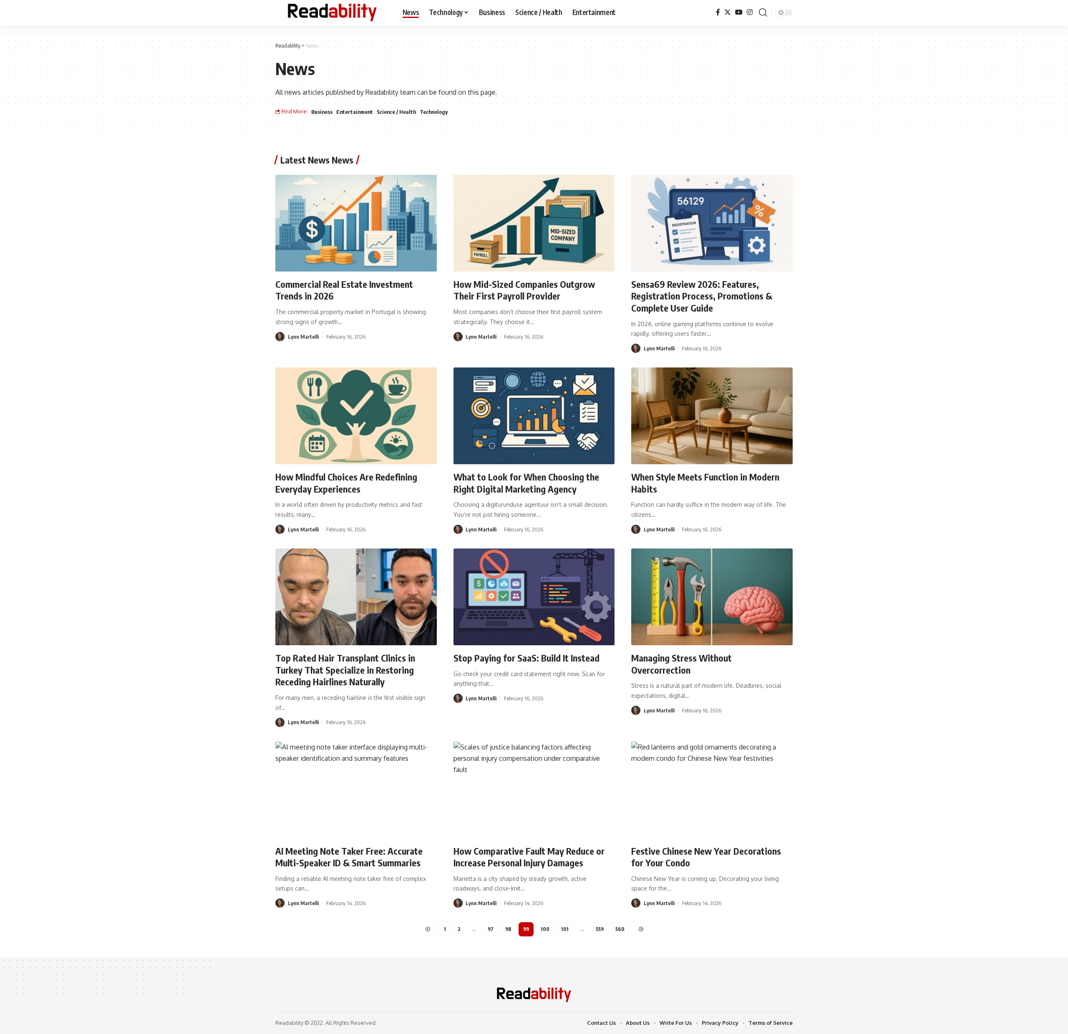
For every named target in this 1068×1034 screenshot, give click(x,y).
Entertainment (354, 111)
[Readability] (332, 12)
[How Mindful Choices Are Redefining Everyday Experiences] (356, 415)
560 (620, 929)
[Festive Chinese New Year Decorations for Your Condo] (712, 790)
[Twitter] (727, 12)
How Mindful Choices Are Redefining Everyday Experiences (346, 483)
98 (508, 929)
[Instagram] (750, 12)
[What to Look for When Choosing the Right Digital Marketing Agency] (534, 415)
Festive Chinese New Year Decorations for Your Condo (706, 857)
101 (565, 929)
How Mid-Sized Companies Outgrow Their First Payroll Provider (524, 290)
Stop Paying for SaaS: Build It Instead (526, 658)
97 (491, 929)
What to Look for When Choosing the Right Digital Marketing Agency (526, 483)
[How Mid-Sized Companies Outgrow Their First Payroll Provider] (534, 223)
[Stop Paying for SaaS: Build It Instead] (534, 596)
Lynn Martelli (303, 336)
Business (321, 111)
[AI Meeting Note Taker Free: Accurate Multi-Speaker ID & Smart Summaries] (356, 790)
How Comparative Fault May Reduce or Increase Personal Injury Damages (529, 857)
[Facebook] (718, 12)
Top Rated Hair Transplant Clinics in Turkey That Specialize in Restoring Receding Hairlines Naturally (345, 669)
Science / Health (396, 111)
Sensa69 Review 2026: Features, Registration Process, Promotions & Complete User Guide (701, 296)
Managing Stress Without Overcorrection (681, 664)
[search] (763, 12)
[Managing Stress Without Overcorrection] (712, 596)
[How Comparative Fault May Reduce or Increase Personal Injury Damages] (534, 790)
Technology (434, 111)
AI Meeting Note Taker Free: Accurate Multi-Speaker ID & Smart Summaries (349, 857)
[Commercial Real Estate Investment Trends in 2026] (356, 223)
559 (600, 929)
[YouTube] (739, 12)
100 (545, 929)
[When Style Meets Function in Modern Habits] (712, 415)
